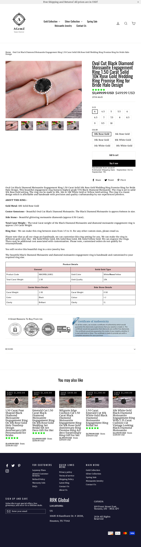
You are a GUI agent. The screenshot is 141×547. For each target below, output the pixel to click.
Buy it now (114, 163)
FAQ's (34, 486)
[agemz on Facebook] (7, 465)
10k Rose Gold (101, 134)
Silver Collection (72, 21)
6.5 (95, 117)
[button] (98, 89)
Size (94, 107)
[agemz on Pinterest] (19, 465)
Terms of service (66, 476)
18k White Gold (124, 145)
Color (95, 130)
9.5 (102, 123)
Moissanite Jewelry (63, 25)
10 (111, 123)
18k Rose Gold (101, 140)
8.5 (127, 117)
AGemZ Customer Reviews (40, 475)
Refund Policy (38, 479)
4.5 (103, 111)
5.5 (119, 111)
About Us (63, 490)
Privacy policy (65, 472)
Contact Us (81, 25)
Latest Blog (64, 483)
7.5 (111, 117)
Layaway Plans (39, 470)
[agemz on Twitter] (13, 465)
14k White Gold (102, 145)
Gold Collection (51, 21)
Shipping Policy (66, 479)
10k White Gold (123, 140)
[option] (44, 89)
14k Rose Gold (122, 134)
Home (8, 52)
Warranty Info (38, 483)
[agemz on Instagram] (7, 471)
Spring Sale (92, 21)
